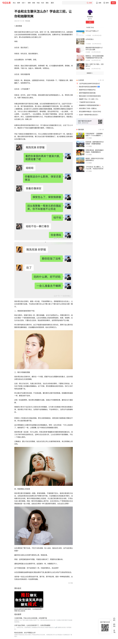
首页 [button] (114, 620)
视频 (29, 3)
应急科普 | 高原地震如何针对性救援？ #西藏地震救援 (95, 143)
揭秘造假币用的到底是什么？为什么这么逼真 (94, 48)
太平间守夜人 (90, 39)
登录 (113, 3)
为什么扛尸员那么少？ (92, 31)
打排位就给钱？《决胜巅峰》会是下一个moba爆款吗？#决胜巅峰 (94, 134)
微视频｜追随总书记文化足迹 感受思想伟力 (94, 159)
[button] (14, 3)
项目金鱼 (27, 21)
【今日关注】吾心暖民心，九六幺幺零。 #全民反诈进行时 (94, 168)
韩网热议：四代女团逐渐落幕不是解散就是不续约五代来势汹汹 (94, 57)
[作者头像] (90, 12)
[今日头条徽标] (6, 3)
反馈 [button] (114, 626)
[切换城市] (25, 2)
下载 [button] (113, 631)
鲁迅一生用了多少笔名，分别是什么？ (94, 65)
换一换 (102, 80)
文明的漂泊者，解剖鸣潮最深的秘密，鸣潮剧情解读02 (94, 151)
